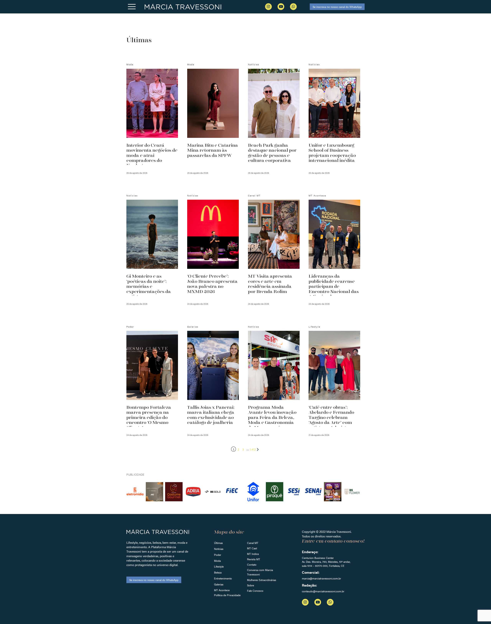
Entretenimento (223, 578)
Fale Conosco (255, 591)
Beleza (218, 572)
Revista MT (253, 559)
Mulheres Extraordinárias (261, 580)
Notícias (218, 549)
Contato (251, 564)
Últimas (218, 543)
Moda (217, 561)
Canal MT (252, 543)
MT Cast (252, 548)
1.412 (253, 449)
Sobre (250, 585)
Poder (217, 555)
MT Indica (253, 554)
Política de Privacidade (227, 595)
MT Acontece (222, 590)
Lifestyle (219, 566)
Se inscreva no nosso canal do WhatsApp (337, 7)
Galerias (218, 584)
